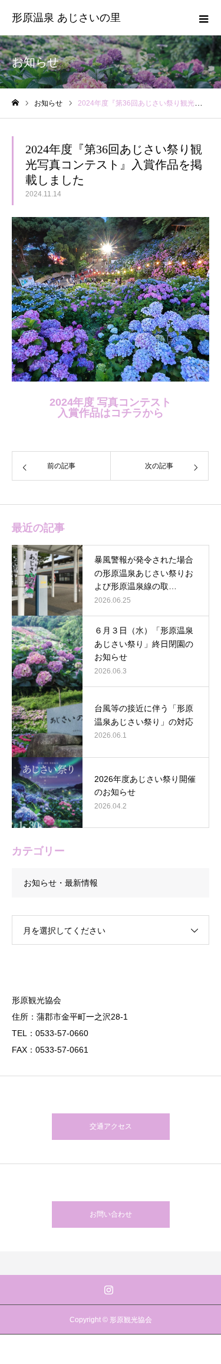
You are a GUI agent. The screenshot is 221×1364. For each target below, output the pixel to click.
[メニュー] (203, 17)
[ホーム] (15, 103)
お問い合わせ (111, 1214)
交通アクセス (111, 1126)
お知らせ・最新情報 (61, 883)
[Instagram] (108, 1290)
